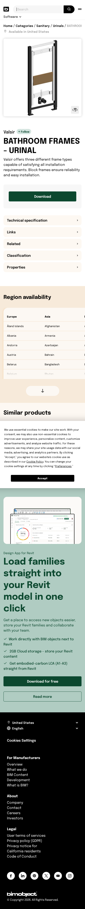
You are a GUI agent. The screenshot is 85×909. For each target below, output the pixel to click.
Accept (42, 478)
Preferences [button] (63, 466)
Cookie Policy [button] (34, 461)
